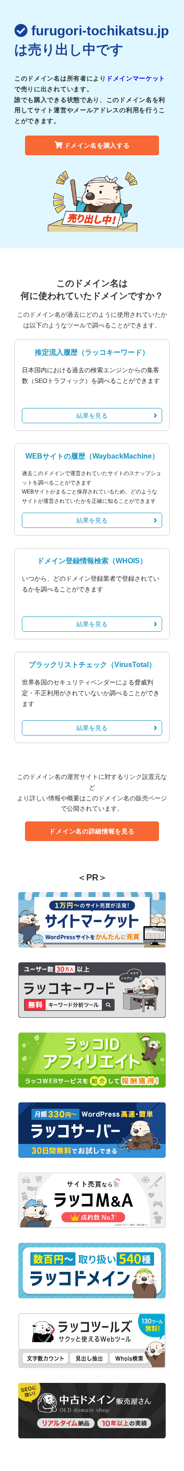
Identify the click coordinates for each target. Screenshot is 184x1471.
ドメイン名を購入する (97, 145)
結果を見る (92, 415)
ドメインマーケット (135, 78)
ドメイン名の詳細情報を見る (91, 831)
